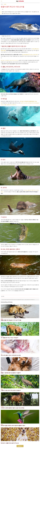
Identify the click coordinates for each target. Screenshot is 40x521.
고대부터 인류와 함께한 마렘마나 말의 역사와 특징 (12, 408)
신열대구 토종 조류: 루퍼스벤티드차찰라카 (11, 390)
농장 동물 (2, 406)
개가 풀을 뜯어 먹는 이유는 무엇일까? (9, 337)
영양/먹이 (2, 336)
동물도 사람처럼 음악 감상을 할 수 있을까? (11, 372)
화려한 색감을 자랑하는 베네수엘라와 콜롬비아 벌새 (13, 425)
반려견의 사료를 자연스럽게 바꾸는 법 (10, 443)
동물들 (2, 4)
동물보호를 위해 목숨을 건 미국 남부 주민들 (11, 320)
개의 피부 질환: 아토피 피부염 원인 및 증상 (11, 355)
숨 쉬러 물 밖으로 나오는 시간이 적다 (30, 54)
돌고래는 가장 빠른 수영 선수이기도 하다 (9, 60)
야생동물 (5, 4)
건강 (1, 354)
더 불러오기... (20, 446)
